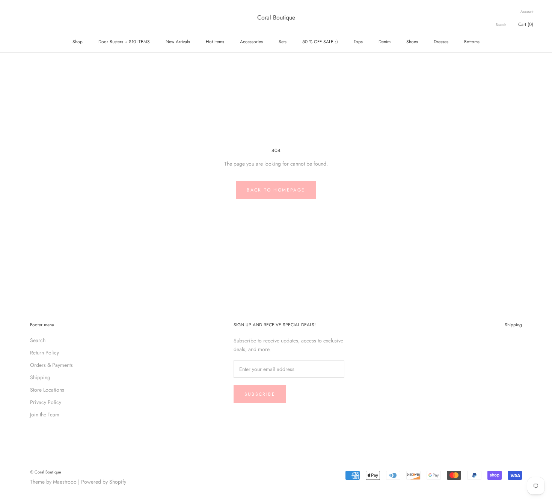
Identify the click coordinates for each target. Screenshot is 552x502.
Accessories (251, 41)
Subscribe (260, 394)
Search (501, 24)
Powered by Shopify (103, 481)
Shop (77, 41)
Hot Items (215, 41)
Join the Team (44, 414)
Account (526, 11)
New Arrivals (178, 41)
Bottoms (472, 41)
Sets (283, 41)
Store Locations (47, 389)
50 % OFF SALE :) (320, 41)
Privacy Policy (45, 402)
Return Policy (44, 352)
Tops (358, 41)
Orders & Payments (51, 365)
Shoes (412, 41)
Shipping (40, 377)
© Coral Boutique (45, 472)
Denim (385, 41)
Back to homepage (276, 190)
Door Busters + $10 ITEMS (124, 41)
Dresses (441, 41)
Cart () (525, 24)
